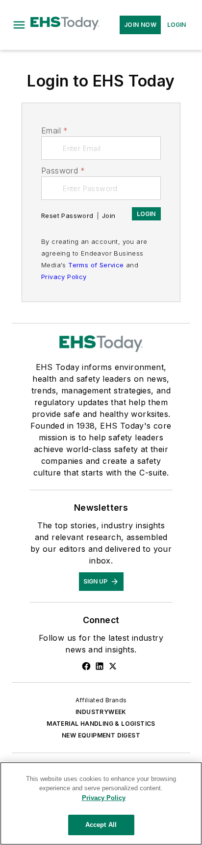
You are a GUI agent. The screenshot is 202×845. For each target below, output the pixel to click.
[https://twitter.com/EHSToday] (113, 666)
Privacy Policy (64, 277)
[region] (101, 803)
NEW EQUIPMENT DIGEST (101, 735)
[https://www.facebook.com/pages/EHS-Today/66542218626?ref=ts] (86, 666)
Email (54, 130)
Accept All (101, 824)
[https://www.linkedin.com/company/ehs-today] (99, 666)
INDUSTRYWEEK (101, 711)
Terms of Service (96, 265)
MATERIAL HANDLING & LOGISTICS (101, 723)
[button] (19, 25)
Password (63, 170)
